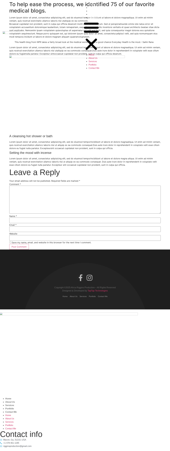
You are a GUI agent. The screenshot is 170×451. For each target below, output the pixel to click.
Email (12, 225)
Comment (15, 184)
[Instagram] (89, 277)
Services (93, 11)
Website (13, 234)
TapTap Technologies (98, 291)
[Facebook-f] (80, 277)
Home (91, 4)
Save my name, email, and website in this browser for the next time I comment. (51, 242)
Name (13, 216)
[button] (91, 36)
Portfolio (92, 14)
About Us (93, 8)
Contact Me (94, 18)
